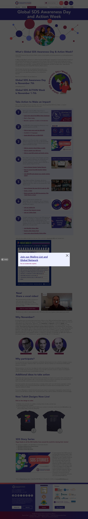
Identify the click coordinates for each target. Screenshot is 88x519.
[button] (67, 255)
